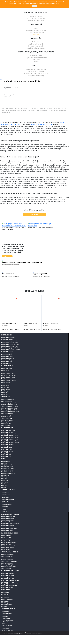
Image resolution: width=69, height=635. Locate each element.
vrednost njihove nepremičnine (41, 124)
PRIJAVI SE (34, 215)
